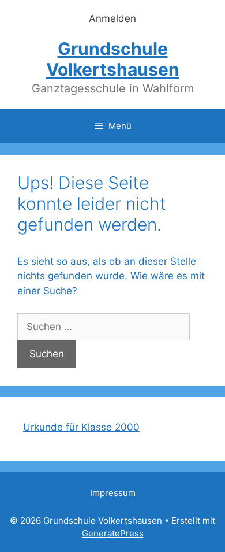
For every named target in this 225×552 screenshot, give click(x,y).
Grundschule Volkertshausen (112, 59)
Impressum (113, 492)
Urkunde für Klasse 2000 (81, 427)
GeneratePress (113, 533)
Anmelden (112, 18)
